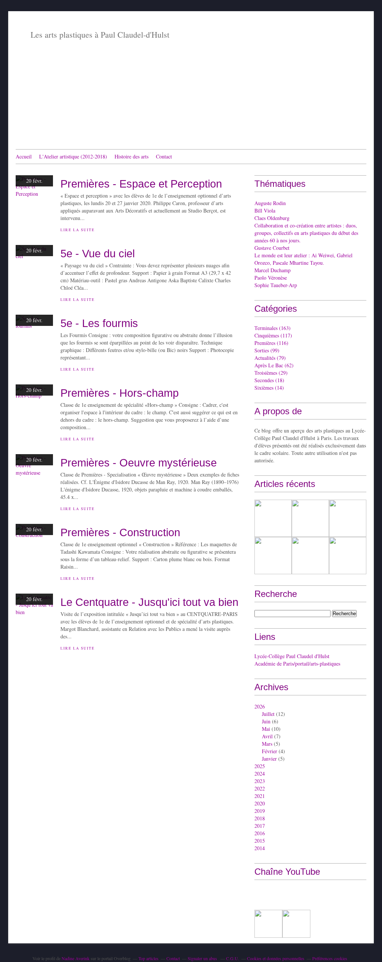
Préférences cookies (329, 958)
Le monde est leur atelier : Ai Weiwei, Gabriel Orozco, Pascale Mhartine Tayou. (303, 259)
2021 (259, 795)
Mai (266, 728)
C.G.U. (232, 958)
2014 (259, 848)
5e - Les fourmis (99, 323)
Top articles (148, 958)
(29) (271, 372)
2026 (259, 706)
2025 (259, 766)
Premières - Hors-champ (119, 393)
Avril (267, 736)
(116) (271, 342)
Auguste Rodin (270, 203)
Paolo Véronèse (270, 277)
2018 (259, 818)
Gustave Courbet (271, 247)
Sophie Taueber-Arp (275, 285)
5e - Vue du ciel (97, 253)
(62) (274, 365)
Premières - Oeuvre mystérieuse (138, 462)
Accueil (24, 156)
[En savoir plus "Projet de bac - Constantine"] (347, 555)
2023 (259, 781)
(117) (273, 335)
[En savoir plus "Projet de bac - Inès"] (310, 555)
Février (269, 751)
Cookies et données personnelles (275, 958)
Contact (164, 156)
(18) (269, 380)
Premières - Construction (120, 532)
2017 (259, 825)
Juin (266, 721)
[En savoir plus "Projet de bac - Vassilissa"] (347, 518)
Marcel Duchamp (272, 270)
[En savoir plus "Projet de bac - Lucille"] (273, 555)
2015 (259, 840)
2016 (259, 833)
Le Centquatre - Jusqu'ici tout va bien (149, 602)
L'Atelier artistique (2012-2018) (73, 156)
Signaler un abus (203, 958)
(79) (270, 357)
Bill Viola (264, 210)
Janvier (269, 758)
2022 (259, 788)
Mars (267, 743)
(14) (269, 387)
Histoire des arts (131, 156)
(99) (266, 350)
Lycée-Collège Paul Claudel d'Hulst (291, 656)
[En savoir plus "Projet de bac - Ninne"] (310, 518)
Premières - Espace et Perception (141, 183)
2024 (259, 773)
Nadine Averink (76, 958)
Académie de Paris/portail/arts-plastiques (297, 663)
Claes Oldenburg (271, 217)
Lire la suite (77, 229)
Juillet (268, 713)
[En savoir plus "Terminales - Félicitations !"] (273, 518)
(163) (272, 327)
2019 (259, 810)
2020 (259, 803)
